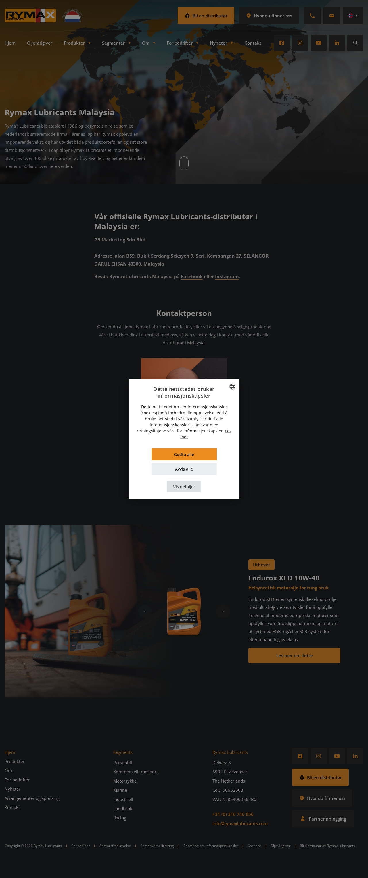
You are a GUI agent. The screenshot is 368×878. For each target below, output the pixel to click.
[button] (184, 486)
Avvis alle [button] (184, 468)
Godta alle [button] (184, 454)
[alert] (184, 439)
